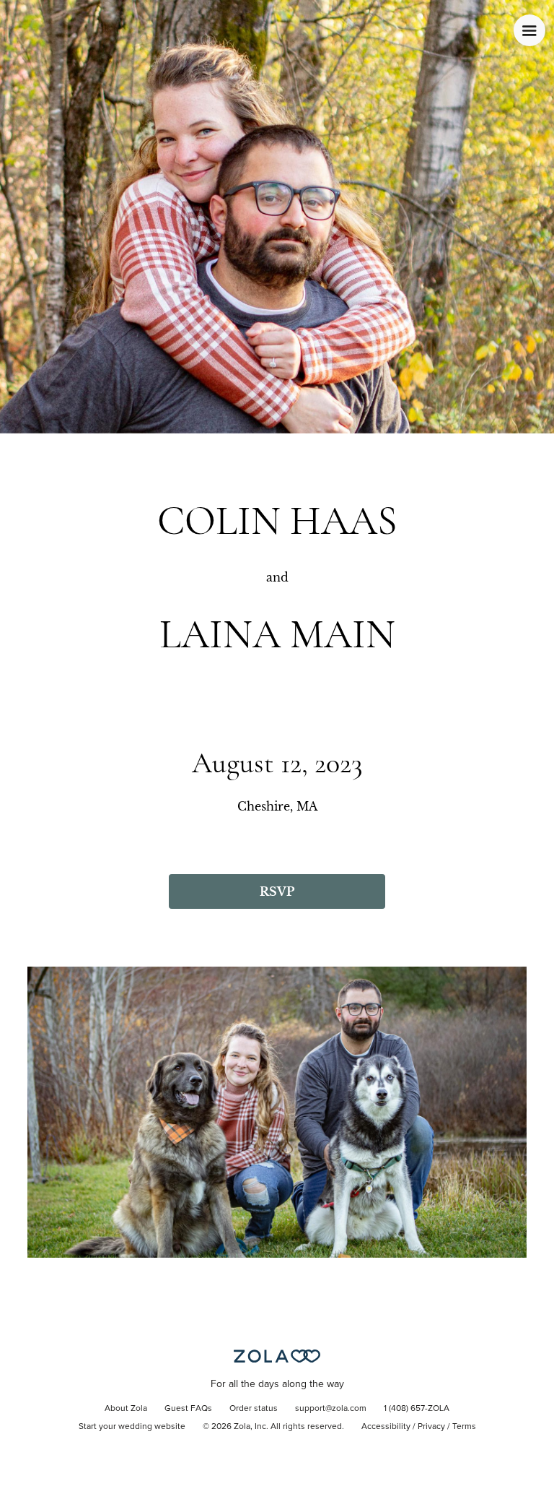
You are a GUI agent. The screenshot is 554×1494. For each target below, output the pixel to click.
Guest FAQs (188, 1408)
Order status (253, 1408)
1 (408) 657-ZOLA (416, 1408)
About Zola (126, 1408)
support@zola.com (330, 1408)
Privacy (431, 1426)
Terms (464, 1426)
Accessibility (385, 1426)
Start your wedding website (132, 1426)
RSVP (277, 891)
